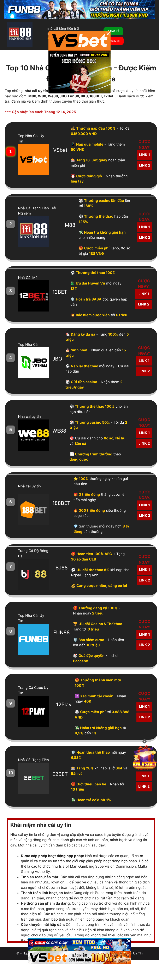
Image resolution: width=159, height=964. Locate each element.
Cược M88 (113, 40)
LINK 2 (144, 165)
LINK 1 (144, 155)
